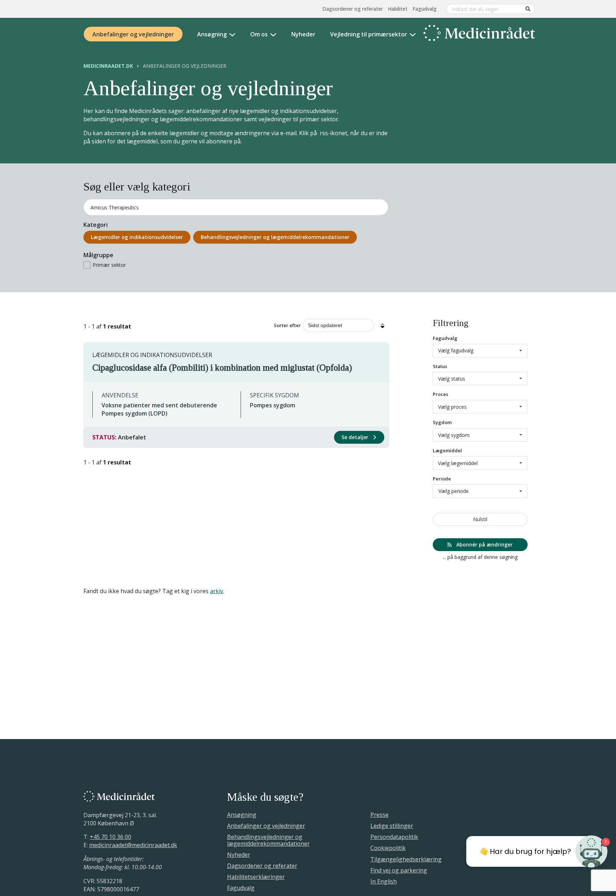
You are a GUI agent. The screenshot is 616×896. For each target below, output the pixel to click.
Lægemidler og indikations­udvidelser (137, 237)
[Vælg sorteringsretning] (382, 325)
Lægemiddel (447, 450)
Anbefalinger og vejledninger (133, 34)
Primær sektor (109, 264)
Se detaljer (356, 437)
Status (440, 366)
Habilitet (397, 8)
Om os (259, 34)
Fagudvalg (424, 8)
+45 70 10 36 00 (110, 837)
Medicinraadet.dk (108, 65)
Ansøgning (212, 34)
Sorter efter (287, 325)
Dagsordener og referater (352, 8)
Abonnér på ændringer (484, 544)
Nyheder (303, 34)
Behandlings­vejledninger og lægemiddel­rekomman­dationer (275, 237)
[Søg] (528, 9)
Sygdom (442, 422)
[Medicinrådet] (479, 34)
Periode (442, 478)
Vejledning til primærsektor (368, 34)
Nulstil (480, 519)
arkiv (216, 591)
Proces (440, 394)
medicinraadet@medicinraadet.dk (133, 845)
